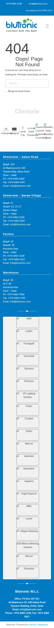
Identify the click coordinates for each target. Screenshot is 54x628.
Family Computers (38, 624)
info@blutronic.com (20, 185)
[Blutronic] (21, 25)
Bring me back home (19, 91)
